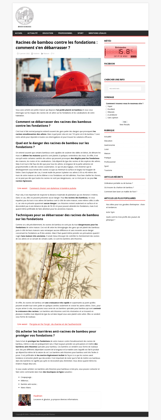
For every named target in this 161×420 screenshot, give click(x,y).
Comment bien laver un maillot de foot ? (120, 191)
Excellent (111, 109)
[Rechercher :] (124, 88)
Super (110, 106)
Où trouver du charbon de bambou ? (119, 187)
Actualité (32, 33)
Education (48, 33)
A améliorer (112, 115)
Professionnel (65, 33)
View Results (125, 124)
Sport (81, 33)
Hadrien (36, 53)
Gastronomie (109, 145)
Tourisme (108, 170)
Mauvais (111, 112)
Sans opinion (113, 117)
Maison (46, 53)
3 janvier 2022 (24, 53)
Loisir (106, 149)
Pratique (107, 157)
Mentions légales (97, 33)
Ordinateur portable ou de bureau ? (118, 183)
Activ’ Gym (110, 212)
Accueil (18, 33)
